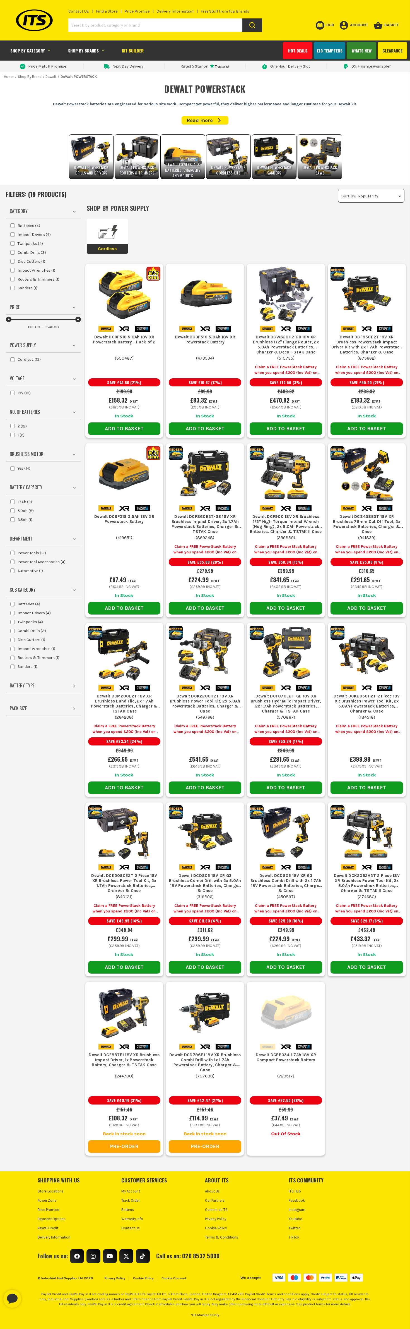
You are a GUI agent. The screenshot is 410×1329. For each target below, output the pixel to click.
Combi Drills (32, 252)
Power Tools (32, 553)
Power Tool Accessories (42, 562)
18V (24, 393)
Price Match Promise (47, 66)
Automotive (30, 570)
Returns (127, 1210)
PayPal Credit (48, 1228)
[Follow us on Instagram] (93, 1256)
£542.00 (51, 327)
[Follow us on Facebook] (77, 1256)
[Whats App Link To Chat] (30, 1296)
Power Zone (47, 1200)
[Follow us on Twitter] (126, 1256)
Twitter (294, 1228)
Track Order (130, 1200)
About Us (212, 1191)
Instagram (297, 1210)
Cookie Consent (173, 1278)
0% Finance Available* (371, 66)
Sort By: (348, 196)
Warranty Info (132, 1219)
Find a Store (106, 11)
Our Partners (215, 1200)
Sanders (27, 288)
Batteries (29, 225)
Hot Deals (297, 50)
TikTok (294, 1237)
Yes (24, 468)
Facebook (297, 1200)
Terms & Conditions (221, 1237)
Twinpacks (30, 243)
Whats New (362, 50)
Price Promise (136, 11)
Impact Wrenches (36, 270)
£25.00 (34, 327)
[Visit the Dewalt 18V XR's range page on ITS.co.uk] (124, 328)
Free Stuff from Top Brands (225, 11)
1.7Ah (25, 501)
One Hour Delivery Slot (290, 66)
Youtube (295, 1219)
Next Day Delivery (128, 66)
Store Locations (51, 1191)
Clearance (392, 50)
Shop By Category (27, 50)
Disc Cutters (31, 261)
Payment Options (52, 1219)
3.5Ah (25, 519)
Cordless (29, 359)
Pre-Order (124, 1146)
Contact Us (78, 11)
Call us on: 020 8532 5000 (188, 1256)
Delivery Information (175, 11)
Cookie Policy (216, 1228)
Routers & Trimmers (38, 279)
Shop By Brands (83, 50)
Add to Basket (124, 429)
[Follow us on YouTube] (110, 1256)
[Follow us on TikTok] (143, 1256)
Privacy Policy (215, 1219)
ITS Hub (295, 1191)
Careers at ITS (216, 1210)
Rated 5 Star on (194, 66)
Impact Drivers (34, 234)
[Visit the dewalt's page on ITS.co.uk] (106, 328)
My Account (130, 1191)
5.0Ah (26, 510)
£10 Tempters (330, 50)
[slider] (8, 319)
